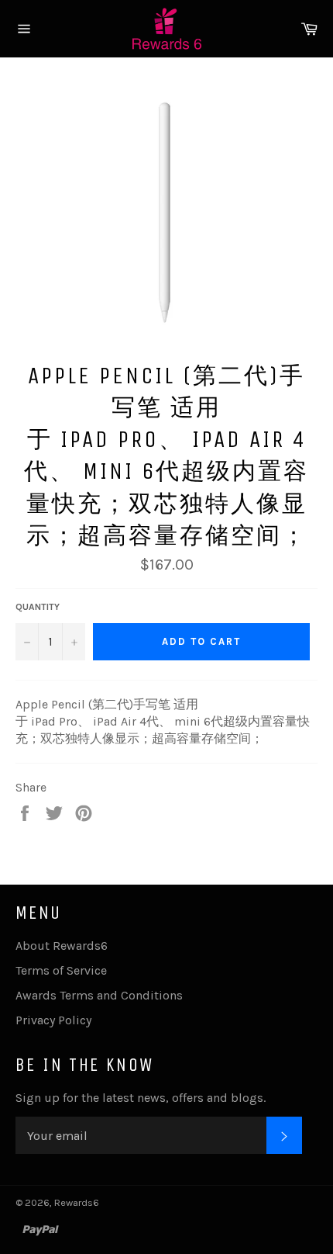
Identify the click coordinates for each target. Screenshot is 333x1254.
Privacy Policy (53, 1020)
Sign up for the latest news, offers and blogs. (140, 1097)
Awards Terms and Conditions (99, 995)
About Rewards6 (61, 945)
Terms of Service (61, 970)
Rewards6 (76, 1202)
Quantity (37, 606)
